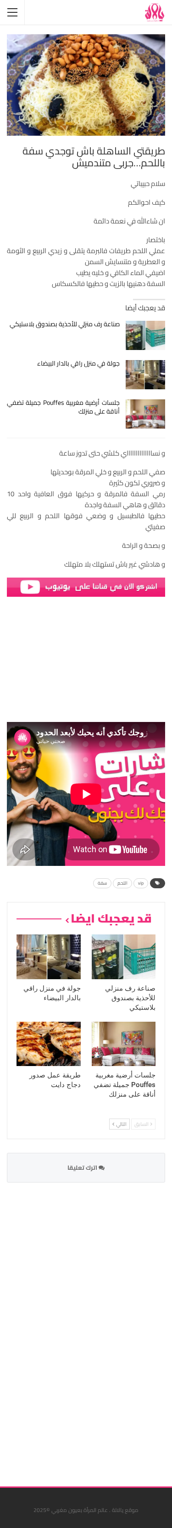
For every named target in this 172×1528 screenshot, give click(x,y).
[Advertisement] (96, 1329)
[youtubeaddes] (86, 586)
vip (141, 883)
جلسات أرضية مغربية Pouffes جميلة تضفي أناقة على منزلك (63, 407)
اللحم (122, 883)
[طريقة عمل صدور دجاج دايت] (49, 1044)
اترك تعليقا (83, 1167)
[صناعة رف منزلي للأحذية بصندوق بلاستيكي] (146, 335)
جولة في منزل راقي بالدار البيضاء (78, 363)
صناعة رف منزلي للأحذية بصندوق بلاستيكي (65, 324)
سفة (102, 883)
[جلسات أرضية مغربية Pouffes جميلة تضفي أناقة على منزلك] (146, 414)
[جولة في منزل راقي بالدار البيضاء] (146, 374)
